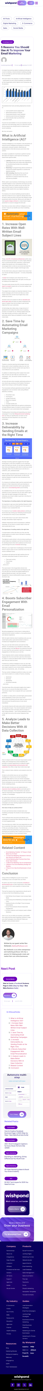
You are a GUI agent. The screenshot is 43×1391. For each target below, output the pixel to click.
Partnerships (10, 1250)
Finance (8, 1327)
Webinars (9, 1357)
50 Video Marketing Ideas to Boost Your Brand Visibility (16, 1170)
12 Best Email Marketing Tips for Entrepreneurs (18, 862)
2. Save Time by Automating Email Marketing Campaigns (19, 1034)
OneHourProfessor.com (20, 946)
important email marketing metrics (11, 789)
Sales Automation (27, 1276)
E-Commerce (10, 1305)
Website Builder (27, 1260)
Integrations (10, 1257)
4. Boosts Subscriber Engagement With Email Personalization (19, 1051)
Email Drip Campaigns (29, 1311)
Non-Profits (10, 1312)
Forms (24, 1285)
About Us (9, 1254)
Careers (8, 1273)
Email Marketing (27, 1266)
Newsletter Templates (29, 1291)
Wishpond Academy (12, 1354)
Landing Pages (27, 1254)
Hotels (8, 1308)
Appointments (26, 1263)
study (4, 277)
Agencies (9, 1282)
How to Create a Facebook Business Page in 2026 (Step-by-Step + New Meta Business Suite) (16, 1133)
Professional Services (13, 1269)
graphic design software (11, 201)
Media (8, 1285)
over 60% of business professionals (15, 259)
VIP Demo (9, 1276)
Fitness (8, 1334)
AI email (18, 544)
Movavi (18, 648)
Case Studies (10, 1260)
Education (9, 1321)
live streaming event (14, 487)
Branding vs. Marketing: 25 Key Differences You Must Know (15, 1158)
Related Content (17, 1065)
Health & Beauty (11, 1330)
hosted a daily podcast (18, 511)
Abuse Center (10, 1288)
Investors (9, 1263)
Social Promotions (28, 1250)
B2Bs (8, 1315)
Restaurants (10, 1318)
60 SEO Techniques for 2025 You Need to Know (16, 1183)
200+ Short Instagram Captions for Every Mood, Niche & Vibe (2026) (15, 1146)
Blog (7, 1348)
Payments (25, 1282)
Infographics (10, 1360)
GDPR (7, 1364)
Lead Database (27, 1269)
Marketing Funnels (28, 1257)
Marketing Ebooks (11, 1351)
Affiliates (9, 1266)
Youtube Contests (28, 1295)
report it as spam (6, 286)
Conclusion (15, 1068)
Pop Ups (25, 1279)
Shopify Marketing (28, 1288)
